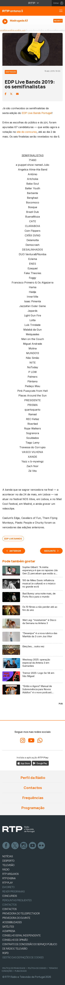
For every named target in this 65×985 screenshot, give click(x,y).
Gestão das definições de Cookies (23, 957)
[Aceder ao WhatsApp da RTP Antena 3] (39, 740)
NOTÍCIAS (7, 856)
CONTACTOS (9, 909)
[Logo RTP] (18, 829)
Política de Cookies (37, 968)
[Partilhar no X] (11, 94)
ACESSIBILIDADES (12, 922)
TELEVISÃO (8, 865)
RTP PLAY (7, 882)
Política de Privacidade (13, 968)
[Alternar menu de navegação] (62, 11)
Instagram (24, 845)
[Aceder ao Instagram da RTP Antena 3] (22, 740)
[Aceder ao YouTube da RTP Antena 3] (31, 740)
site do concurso (27, 131)
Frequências (32, 797)
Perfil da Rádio (32, 777)
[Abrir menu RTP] (33, 3)
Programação (32, 807)
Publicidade (21, 971)
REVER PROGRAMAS (13, 891)
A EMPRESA (8, 931)
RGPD (5, 953)
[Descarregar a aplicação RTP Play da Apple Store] (23, 763)
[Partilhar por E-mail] (17, 94)
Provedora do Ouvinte (16, 918)
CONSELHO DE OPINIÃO (15, 940)
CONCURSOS (9, 896)
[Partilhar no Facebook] (5, 94)
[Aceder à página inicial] (21, 11)
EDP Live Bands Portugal (37, 113)
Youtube (32, 845)
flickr (41, 845)
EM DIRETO (8, 887)
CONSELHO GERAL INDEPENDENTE (21, 935)
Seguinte (50, 550)
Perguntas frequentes (17, 900)
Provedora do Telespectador (21, 913)
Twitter (15, 845)
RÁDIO (5, 869)
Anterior (15, 550)
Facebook (6, 845)
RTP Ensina (9, 878)
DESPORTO (8, 860)
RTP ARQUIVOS (10, 874)
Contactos (32, 787)
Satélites (8, 926)
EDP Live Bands (13, 538)
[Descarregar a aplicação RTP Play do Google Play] (40, 763)
